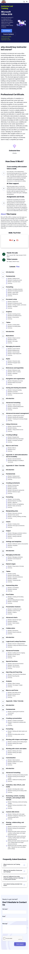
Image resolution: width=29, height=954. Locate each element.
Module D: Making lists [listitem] (13, 294)
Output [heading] (8, 531)
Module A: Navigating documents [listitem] (15, 380)
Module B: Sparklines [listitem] (12, 621)
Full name (4, 909)
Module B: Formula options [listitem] (14, 654)
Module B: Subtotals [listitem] (12, 589)
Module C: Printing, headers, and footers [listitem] (17, 304)
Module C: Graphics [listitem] (12, 612)
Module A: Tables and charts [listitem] (14, 404)
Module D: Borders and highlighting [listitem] (16, 504)
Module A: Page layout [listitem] (13, 301)
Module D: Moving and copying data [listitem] (16, 490)
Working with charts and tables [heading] (16, 748)
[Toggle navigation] (27, 1)
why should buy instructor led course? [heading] (14, 48)
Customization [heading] (11, 758)
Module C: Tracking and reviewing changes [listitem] (17, 418)
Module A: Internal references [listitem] (14, 426)
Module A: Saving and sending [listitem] (15, 390)
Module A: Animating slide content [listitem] (15, 789)
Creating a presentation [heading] (14, 718)
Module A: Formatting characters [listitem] (15, 289)
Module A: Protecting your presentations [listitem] (17, 826)
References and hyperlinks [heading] (15, 368)
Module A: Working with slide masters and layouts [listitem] (17, 732)
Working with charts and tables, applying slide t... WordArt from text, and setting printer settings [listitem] (17, 847)
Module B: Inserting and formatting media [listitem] (17, 790)
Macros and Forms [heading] (12, 690)
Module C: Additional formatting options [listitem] (17, 779)
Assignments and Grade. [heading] (16, 197)
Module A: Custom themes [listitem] (14, 348)
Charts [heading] (8, 522)
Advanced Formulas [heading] (12, 650)
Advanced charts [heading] (11, 617)
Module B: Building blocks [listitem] (13, 350)
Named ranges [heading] (11, 564)
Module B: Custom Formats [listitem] (14, 610)
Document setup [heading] (11, 299)
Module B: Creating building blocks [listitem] (16, 406)
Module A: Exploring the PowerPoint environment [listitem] (16, 712)
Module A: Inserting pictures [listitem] (14, 314)
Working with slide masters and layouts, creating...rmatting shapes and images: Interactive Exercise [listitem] (17, 833)
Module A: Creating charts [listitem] (14, 524)
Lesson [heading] (14, 267)
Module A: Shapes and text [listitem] (14, 338)
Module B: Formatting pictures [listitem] (14, 315)
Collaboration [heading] (10, 628)
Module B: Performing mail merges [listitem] (16, 438)
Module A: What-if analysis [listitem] (14, 683)
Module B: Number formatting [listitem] (14, 500)
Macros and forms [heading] (12, 445)
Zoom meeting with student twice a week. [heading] (17, 168)
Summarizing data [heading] (12, 585)
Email (3, 916)
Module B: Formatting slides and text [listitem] (16, 734)
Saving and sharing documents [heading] (16, 388)
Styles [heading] (8, 359)
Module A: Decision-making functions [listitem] (16, 643)
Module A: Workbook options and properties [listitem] (18, 543)
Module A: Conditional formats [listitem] (15, 609)
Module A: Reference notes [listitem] (14, 370)
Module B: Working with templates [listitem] (15, 417)
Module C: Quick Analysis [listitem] (13, 623)
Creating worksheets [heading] (13, 483)
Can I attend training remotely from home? (13, 884)
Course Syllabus (8, 34)
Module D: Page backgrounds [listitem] (14, 353)
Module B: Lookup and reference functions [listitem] (17, 645)
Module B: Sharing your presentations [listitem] (16, 828)
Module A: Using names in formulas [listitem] (16, 566)
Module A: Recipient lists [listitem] (13, 437)
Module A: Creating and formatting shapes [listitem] (17, 741)
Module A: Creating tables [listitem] (14, 324)
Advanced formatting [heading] (13, 402)
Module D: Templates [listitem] (13, 306)
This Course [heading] (8, 214)
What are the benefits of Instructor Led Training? (13, 871)
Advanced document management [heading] (17, 413)
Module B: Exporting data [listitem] (13, 676)
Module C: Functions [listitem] (12, 488)
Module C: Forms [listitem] (12, 695)
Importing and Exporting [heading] (14, 672)
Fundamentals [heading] (10, 276)
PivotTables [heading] (10, 594)
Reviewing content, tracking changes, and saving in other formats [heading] (15, 797)
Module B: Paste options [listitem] (13, 514)
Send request (20, 944)
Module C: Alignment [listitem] (12, 502)
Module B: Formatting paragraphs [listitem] (15, 290)
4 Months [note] (14, 153)
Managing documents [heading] (13, 346)
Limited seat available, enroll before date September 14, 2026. (6, 38)
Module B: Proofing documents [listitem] (15, 303)
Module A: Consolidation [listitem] (13, 587)
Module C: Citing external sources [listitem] (15, 429)
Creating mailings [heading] (11, 435)
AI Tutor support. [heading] (13, 183)
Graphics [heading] (9, 311)
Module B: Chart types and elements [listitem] (16, 525)
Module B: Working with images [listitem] (15, 743)
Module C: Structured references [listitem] (15, 576)
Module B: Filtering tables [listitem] (13, 575)
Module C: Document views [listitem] (14, 281)
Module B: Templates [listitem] (13, 545)
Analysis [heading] (9, 681)
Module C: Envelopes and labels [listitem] (15, 440)
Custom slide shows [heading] (12, 812)
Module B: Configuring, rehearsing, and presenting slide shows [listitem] (16, 816)
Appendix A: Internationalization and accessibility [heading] (17, 455)
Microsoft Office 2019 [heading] (6, 13)
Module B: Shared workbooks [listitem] (14, 632)
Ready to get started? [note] (10, 899)
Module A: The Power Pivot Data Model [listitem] (17, 674)
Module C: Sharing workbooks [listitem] (15, 536)
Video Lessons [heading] (12, 259)
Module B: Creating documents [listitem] (15, 280)
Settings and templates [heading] (13, 541)
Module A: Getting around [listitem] (13, 278)
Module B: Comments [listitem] (13, 391)
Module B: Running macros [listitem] (14, 694)
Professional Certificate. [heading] (12, 94)
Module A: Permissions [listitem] (13, 630)
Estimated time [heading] (14, 150)
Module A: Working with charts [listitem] (15, 750)
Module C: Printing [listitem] (12, 763)
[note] (14, 224)
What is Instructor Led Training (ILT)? (12, 865)
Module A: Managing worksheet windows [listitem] (17, 533)
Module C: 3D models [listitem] (13, 341)
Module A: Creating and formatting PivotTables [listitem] (15, 597)
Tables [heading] (8, 322)
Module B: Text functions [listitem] (13, 665)
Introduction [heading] (10, 272)
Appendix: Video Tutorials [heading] (14, 701)
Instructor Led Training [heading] (7, 7)
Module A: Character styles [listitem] (14, 361)
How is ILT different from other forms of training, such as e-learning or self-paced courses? (13, 878)
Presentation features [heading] (13, 607)
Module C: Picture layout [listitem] (13, 317)
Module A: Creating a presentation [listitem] (15, 720)
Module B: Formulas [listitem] (12, 486)
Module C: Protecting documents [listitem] (15, 393)
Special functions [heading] (12, 661)
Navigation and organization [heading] (15, 378)
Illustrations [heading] (10, 335)
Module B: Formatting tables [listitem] (14, 326)
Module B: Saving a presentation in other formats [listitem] (17, 806)
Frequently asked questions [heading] (14, 859)
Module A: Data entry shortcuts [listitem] (15, 513)
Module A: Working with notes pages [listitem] (16, 814)
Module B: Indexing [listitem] (12, 428)
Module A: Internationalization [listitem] (14, 458)
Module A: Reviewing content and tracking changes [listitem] (17, 802)
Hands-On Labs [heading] (12, 253)
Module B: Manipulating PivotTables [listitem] (16, 599)
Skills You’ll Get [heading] (14, 233)
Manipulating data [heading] (12, 511)
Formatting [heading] (9, 287)
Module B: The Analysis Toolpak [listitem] (15, 685)
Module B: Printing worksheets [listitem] (15, 534)
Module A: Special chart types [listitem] (14, 619)
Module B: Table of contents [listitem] (14, 371)
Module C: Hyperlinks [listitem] (12, 373)
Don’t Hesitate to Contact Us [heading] (14, 903)
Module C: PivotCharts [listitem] (13, 601)
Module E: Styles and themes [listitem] (14, 505)
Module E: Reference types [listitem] (14, 491)
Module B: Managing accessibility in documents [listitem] (16, 461)
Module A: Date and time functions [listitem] (15, 663)
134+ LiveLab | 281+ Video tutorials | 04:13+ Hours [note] (16, 256)
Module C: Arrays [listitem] (12, 656)
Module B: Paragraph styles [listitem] (14, 362)
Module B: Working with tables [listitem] (15, 752)
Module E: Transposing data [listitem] (14, 580)
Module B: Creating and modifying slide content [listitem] (17, 723)
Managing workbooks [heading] (13, 555)
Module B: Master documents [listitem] (14, 382)
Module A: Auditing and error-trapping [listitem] (16, 652)
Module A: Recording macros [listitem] (14, 692)
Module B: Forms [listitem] (11, 449)
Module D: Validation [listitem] (12, 578)
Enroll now (6, 31)
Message (4, 923)
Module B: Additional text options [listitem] (15, 761)
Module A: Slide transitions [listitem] (14, 760)
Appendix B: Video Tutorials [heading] (15, 465)
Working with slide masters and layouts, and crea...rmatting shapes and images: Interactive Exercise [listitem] (18, 842)
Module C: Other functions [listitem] (14, 666)
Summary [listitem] (10, 283)
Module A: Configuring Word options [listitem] (16, 415)
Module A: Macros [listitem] (12, 447)
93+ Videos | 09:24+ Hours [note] (13, 261)
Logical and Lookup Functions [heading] (16, 641)
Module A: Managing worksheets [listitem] (15, 557)
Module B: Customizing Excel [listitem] (14, 558)
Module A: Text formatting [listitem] (14, 499)
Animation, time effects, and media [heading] (15, 786)
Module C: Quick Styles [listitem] (13, 292)
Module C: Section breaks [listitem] (14, 352)
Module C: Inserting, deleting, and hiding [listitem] (17, 516)
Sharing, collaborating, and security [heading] (15, 823)
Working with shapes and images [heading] (17, 739)
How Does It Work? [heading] (14, 161)
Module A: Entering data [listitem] (13, 485)
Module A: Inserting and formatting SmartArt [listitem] (18, 774)
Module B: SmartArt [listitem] (12, 339)
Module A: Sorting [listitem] (12, 573)
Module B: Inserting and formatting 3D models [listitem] (16, 777)
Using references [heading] (11, 424)
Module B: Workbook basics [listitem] (14, 477)
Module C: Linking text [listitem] (13, 408)
